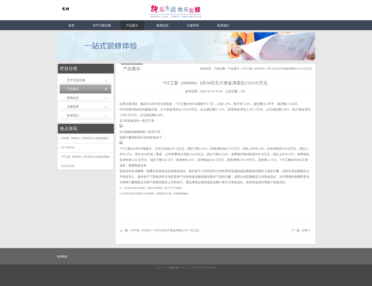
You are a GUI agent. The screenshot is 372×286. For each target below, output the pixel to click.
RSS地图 (198, 267)
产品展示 (132, 25)
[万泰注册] (65, 9)
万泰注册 (219, 68)
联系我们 (223, 25)
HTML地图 (210, 267)
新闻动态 (163, 25)
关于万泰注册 (102, 25)
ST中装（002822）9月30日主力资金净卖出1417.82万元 (165, 230)
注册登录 (193, 25)
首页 (71, 25)
